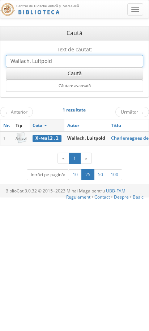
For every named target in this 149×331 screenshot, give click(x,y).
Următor (132, 112)
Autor (73, 125)
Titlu (116, 125)
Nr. (6, 125)
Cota (38, 125)
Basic (138, 197)
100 (114, 174)
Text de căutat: (74, 49)
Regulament (78, 197)
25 (87, 174)
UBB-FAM (115, 191)
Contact (102, 197)
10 (75, 174)
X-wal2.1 (47, 138)
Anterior (16, 112)
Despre (121, 197)
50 (100, 174)
